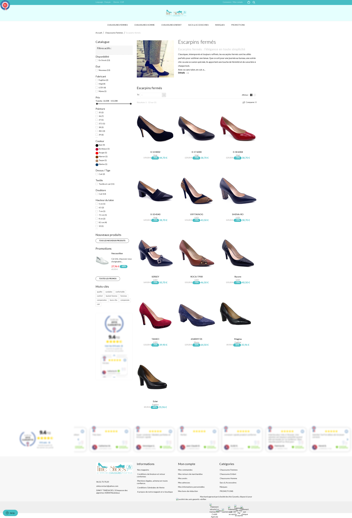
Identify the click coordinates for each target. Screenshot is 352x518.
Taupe (103, 160)
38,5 (102, 131)
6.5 (101, 207)
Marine (103, 164)
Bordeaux (104, 149)
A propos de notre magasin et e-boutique (155, 492)
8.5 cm (103, 222)
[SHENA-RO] (237, 191)
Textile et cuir (106, 184)
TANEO (155, 339)
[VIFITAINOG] (196, 191)
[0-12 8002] (155, 129)
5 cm (102, 204)
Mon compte (186, 464)
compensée (124, 300)
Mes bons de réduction (188, 491)
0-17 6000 (197, 152)
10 (101, 226)
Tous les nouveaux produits (112, 241)
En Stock (104, 60)
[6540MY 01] (196, 316)
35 (101, 112)
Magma (238, 339)
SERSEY (155, 276)
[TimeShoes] (176, 13)
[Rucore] (237, 253)
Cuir (102, 174)
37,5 (102, 123)
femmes (123, 296)
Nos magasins (143, 470)
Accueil (99, 33)
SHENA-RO (238, 214)
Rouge (103, 152)
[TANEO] (155, 316)
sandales (108, 292)
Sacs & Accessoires (198, 25)
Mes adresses (184, 482)
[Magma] (237, 316)
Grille (251, 94)
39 (101, 134)
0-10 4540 (155, 214)
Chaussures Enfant (171, 25)
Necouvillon (117, 253)
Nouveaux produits (108, 235)
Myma (102, 91)
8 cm (102, 218)
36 (101, 116)
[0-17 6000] (196, 129)
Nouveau (104, 70)
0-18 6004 (238, 152)
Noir (102, 145)
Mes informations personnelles (191, 487)
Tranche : (99, 101)
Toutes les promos (107, 279)
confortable (120, 292)
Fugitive (103, 80)
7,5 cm (103, 215)
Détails (181, 73)
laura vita (113, 300)
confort (100, 296)
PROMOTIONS (238, 25)
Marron (103, 156)
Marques (220, 25)
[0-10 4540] (155, 191)
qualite (99, 292)
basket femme (111, 296)
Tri (138, 94)
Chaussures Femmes (117, 25)
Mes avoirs (182, 478)
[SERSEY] (155, 253)
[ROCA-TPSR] (196, 253)
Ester (155, 401)
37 (101, 120)
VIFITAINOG (196, 214)
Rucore (237, 276)
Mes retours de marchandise (190, 474)
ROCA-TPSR (196, 276)
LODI (102, 87)
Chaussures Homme (144, 25)
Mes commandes (185, 470)
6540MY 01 (196, 339)
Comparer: (250, 102)
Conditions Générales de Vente (150, 487)
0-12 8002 (155, 152)
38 (101, 127)
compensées (102, 300)
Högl (102, 84)
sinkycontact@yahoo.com (107, 486)
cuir (98, 304)
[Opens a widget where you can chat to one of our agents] (10, 513)
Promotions (104, 248)
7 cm (102, 211)
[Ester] (155, 378)
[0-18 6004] (237, 129)
